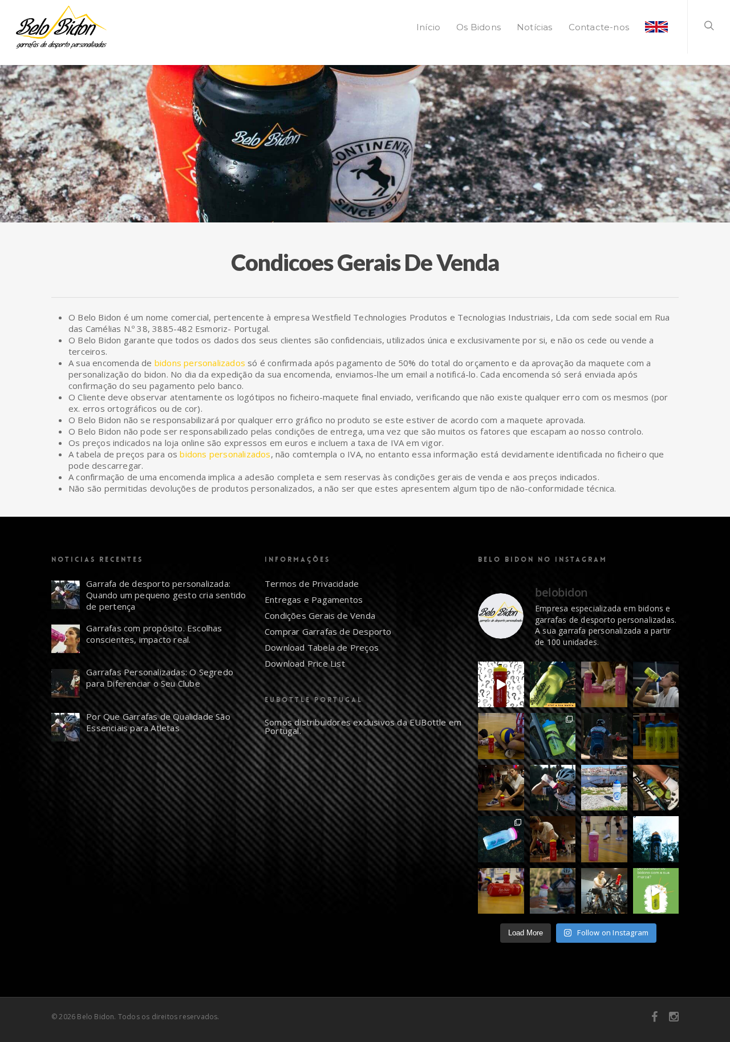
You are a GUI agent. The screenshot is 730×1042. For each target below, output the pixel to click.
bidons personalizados (200, 362)
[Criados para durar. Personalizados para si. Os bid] (553, 685)
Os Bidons (478, 27)
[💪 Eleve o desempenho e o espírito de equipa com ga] (553, 788)
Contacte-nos (599, 27)
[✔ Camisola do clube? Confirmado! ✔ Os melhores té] (501, 736)
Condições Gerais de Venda (320, 615)
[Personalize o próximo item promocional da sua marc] (656, 839)
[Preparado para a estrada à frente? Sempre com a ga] (656, 788)
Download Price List (305, 663)
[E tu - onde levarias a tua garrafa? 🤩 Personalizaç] (501, 685)
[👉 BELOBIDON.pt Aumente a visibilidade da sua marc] (553, 839)
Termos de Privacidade (312, 583)
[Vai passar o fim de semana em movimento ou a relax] (501, 788)
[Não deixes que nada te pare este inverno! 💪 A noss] (604, 891)
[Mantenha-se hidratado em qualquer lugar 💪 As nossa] (553, 891)
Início (428, 27)
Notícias (535, 27)
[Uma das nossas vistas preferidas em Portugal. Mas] (604, 788)
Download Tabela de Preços (322, 647)
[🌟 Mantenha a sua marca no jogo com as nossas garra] (604, 839)
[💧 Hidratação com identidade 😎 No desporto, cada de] (604, 685)
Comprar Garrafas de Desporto (328, 631)
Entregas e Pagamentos (314, 599)
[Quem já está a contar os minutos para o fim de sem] (656, 685)
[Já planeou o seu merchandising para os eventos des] (604, 736)
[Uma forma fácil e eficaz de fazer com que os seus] (656, 736)
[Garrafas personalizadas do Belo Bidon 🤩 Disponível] (501, 839)
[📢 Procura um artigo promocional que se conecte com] (501, 891)
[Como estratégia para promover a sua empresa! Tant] (656, 891)
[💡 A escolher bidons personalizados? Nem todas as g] (553, 736)
